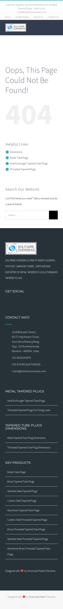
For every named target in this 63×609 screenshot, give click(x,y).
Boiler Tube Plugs (19, 157)
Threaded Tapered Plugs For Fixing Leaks (28, 410)
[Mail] (22, 300)
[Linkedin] (45, 300)
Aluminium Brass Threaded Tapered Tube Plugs (28, 551)
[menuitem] (7, 17)
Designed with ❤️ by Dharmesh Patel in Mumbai (30, 571)
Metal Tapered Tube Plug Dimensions (26, 438)
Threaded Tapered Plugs (23, 169)
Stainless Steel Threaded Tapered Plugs (27, 539)
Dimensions (16, 152)
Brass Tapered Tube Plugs (20, 481)
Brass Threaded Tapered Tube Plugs (26, 529)
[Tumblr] (41, 300)
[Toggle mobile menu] (56, 27)
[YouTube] (31, 300)
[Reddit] (50, 300)
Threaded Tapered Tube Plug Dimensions (28, 447)
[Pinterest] (36, 300)
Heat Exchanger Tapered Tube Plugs (29, 163)
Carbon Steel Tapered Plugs (21, 500)
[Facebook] (13, 300)
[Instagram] (18, 300)
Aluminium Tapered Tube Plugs (23, 510)
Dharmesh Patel (37, 596)
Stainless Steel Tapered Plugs (22, 491)
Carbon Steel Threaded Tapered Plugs (27, 519)
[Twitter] (27, 300)
